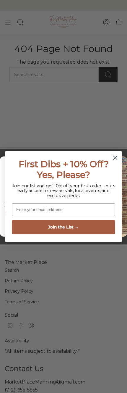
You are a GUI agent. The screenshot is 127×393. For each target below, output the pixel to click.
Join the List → (63, 227)
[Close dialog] (115, 157)
